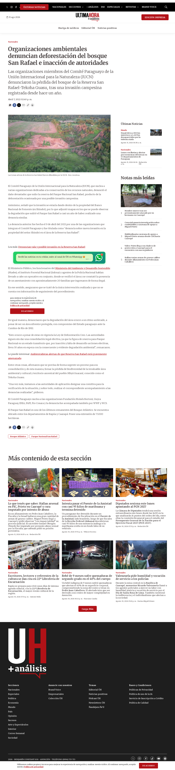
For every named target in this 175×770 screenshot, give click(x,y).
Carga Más (87, 609)
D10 (103, 7)
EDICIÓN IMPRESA (155, 17)
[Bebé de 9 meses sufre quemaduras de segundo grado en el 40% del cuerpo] (87, 554)
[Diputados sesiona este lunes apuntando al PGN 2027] (141, 482)
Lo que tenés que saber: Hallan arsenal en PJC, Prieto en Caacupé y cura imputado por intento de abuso (33, 506)
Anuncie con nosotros (60, 685)
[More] (82, 7)
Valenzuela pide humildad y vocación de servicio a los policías (140, 577)
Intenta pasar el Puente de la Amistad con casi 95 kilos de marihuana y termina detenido (87, 506)
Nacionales (13, 42)
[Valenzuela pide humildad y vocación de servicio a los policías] (141, 554)
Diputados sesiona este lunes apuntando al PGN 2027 (135, 505)
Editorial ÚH (88, 28)
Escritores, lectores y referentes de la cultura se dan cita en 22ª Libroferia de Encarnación (33, 579)
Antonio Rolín (35, 597)
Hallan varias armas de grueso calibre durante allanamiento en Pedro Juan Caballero (142, 260)
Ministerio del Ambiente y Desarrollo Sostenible (82, 268)
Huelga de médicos (68, 28)
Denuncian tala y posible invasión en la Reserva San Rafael (51, 246)
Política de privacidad (33, 767)
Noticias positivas (107, 28)
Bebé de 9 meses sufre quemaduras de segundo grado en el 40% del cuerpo (87, 577)
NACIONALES (59, 7)
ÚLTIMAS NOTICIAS (34, 7)
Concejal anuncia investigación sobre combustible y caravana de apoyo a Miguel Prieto (142, 224)
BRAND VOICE (149, 7)
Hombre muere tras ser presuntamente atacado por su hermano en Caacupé (139, 213)
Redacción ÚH (143, 163)
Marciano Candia (90, 599)
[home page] (87, 17)
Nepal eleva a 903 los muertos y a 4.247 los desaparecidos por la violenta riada (130, 136)
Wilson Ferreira (90, 532)
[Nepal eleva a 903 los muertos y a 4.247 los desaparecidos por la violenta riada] (156, 132)
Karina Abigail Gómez (146, 601)
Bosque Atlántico (18, 436)
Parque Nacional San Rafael (44, 436)
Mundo (124, 130)
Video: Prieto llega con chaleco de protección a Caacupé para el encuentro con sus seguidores (140, 248)
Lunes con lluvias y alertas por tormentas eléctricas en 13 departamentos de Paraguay (134, 155)
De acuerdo (148, 766)
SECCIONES (75, 7)
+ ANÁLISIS (92, 7)
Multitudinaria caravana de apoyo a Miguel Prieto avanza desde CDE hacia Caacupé (142, 236)
